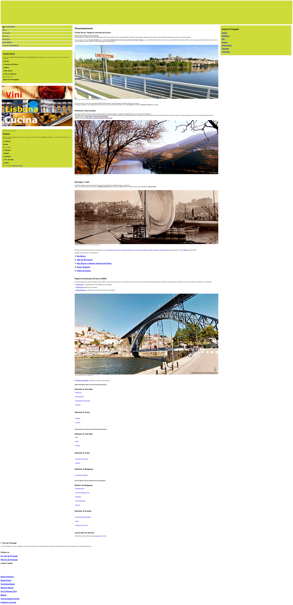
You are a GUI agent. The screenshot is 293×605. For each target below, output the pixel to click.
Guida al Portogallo (18, 165)
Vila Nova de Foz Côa (114, 250)
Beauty (4, 595)
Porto (185, 250)
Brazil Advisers (7, 577)
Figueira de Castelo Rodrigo (83, 517)
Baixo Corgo (80, 284)
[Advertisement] (47, 12)
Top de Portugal (10, 26)
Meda (77, 521)
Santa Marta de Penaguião (82, 400)
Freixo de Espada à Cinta (82, 492)
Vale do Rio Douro (85, 260)
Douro (4, 29)
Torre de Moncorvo (80, 501)
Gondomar (156, 250)
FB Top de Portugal (9, 560)
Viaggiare (225, 48)
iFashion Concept (8, 602)
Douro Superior (83, 267)
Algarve (225, 42)
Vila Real (77, 405)
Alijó (76, 437)
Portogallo (5, 45)
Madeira (9, 42)
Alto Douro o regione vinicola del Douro (94, 263)
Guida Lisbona (6, 33)
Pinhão (150, 250)
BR (15, 45)
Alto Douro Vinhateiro (82, 380)
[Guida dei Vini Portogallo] (37, 98)
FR (12, 45)
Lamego (136, 250)
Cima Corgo (79, 287)
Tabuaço (77, 463)
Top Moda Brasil (8, 584)
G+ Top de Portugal (9, 556)
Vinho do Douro (84, 271)
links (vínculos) (97, 536)
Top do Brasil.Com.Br (10, 599)
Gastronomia (227, 45)
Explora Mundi (7, 588)
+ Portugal (226, 52)
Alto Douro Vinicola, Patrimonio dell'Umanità (99, 118)
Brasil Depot (6, 580)
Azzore (4, 42)
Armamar (77, 418)
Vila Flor (77, 505)
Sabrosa (77, 445)
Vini (223, 39)
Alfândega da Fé (79, 488)
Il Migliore (225, 36)
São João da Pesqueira (127, 250)
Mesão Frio (78, 392)
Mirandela (78, 496)
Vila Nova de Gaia (164, 250)
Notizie (224, 33)
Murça (77, 441)
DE (18, 45)
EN (10, 45)
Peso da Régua (143, 250)
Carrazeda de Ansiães (81, 475)
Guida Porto (5, 36)
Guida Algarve (6, 39)
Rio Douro (81, 256)
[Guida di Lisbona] (37, 112)
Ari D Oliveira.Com (9, 591)
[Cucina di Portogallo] (37, 125)
